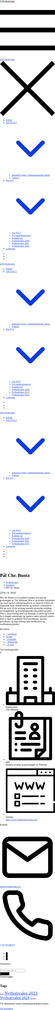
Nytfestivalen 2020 (20, 241)
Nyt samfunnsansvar (21, 235)
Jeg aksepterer (6, 1008)
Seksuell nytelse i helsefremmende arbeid (31, 175)
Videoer (15, 178)
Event (2, 994)
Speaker (33, 998)
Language (10, 248)
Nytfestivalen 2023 (20, 246)
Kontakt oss (17, 238)
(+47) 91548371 (7, 945)
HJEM (9, 120)
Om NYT (16, 233)
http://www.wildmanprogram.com (21, 819)
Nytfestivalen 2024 (14, 998)
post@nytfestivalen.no (10, 886)
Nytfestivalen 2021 (20, 243)
